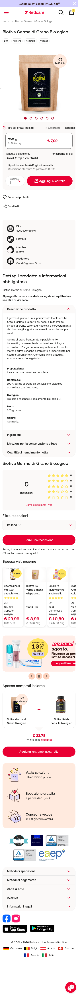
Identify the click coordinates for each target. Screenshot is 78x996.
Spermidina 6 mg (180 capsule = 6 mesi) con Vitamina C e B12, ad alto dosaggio (12, 590)
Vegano (44, 41)
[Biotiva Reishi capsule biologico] (61, 705)
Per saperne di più (62, 153)
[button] (39, 309)
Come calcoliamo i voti (39, 504)
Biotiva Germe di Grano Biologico (16, 721)
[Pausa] (39, 676)
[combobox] (15, 181)
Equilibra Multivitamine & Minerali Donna (56, 590)
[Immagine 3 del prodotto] (36, 118)
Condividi (13, 206)
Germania (16, 948)
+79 (60, 61)
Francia (35, 955)
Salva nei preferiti (18, 197)
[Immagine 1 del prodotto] (25, 118)
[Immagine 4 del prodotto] (41, 118)
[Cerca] (61, 12)
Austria (51, 948)
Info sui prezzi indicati (21, 127)
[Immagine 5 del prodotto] (47, 118)
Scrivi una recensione (39, 540)
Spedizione (46, 740)
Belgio (34, 948)
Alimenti (17, 41)
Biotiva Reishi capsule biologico (61, 721)
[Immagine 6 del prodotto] (52, 118)
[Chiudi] (74, 3)
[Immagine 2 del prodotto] (31, 118)
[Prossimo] (46, 676)
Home (6, 21)
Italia (51, 955)
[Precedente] (31, 676)
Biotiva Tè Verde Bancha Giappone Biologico (34, 590)
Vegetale (30, 41)
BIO (6, 41)
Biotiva (20, 252)
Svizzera (70, 948)
